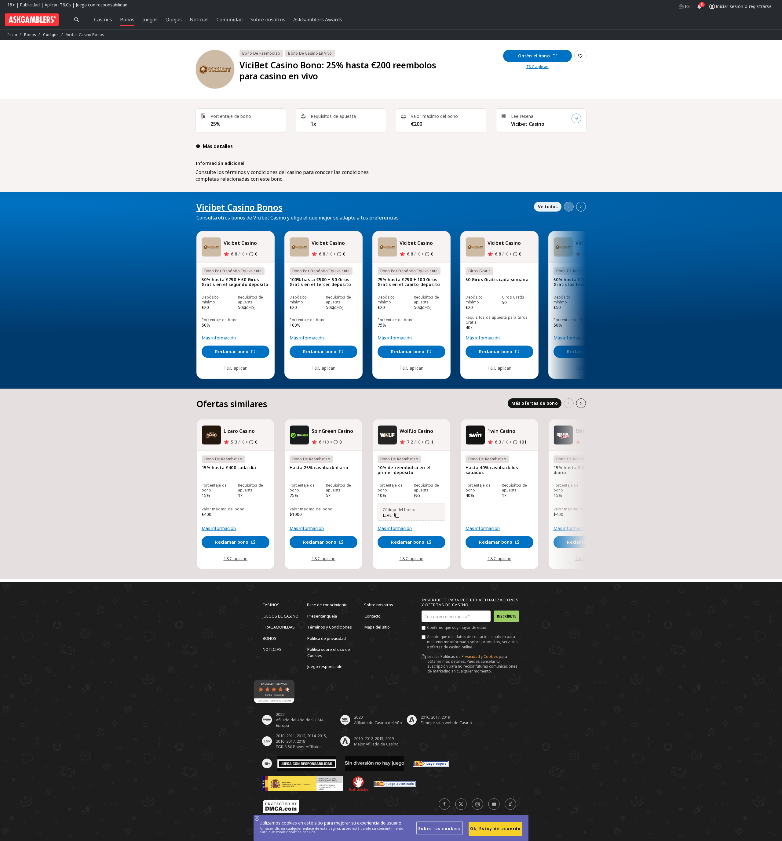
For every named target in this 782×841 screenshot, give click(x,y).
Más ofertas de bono (534, 403)
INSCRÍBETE (506, 616)
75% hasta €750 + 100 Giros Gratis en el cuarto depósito (409, 282)
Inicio (12, 34)
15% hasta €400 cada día (229, 467)
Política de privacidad (326, 638)
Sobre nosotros (378, 604)
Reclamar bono (231, 351)
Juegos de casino (280, 615)
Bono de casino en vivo (310, 53)
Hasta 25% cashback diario (319, 467)
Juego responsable (324, 666)
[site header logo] (32, 19)
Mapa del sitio (377, 627)
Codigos (51, 34)
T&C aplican (537, 66)
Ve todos (547, 206)
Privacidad (471, 656)
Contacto (372, 615)
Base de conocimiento (327, 604)
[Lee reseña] (576, 118)
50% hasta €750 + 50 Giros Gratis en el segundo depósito (235, 282)
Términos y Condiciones (329, 627)
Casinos (271, 604)
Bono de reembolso (261, 53)
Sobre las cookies (439, 828)
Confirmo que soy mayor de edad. (457, 627)
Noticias (272, 649)
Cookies (491, 656)
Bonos (30, 34)
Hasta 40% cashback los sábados (492, 470)
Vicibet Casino (527, 124)
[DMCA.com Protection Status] (281, 806)
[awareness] (431, 763)
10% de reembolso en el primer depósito (404, 470)
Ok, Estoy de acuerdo (495, 828)
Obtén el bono (534, 56)
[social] (444, 804)
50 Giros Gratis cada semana (497, 279)
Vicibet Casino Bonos (239, 207)
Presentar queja (322, 615)
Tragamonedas (279, 627)
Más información (219, 338)
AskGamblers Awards (317, 19)
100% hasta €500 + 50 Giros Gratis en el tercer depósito (320, 282)
